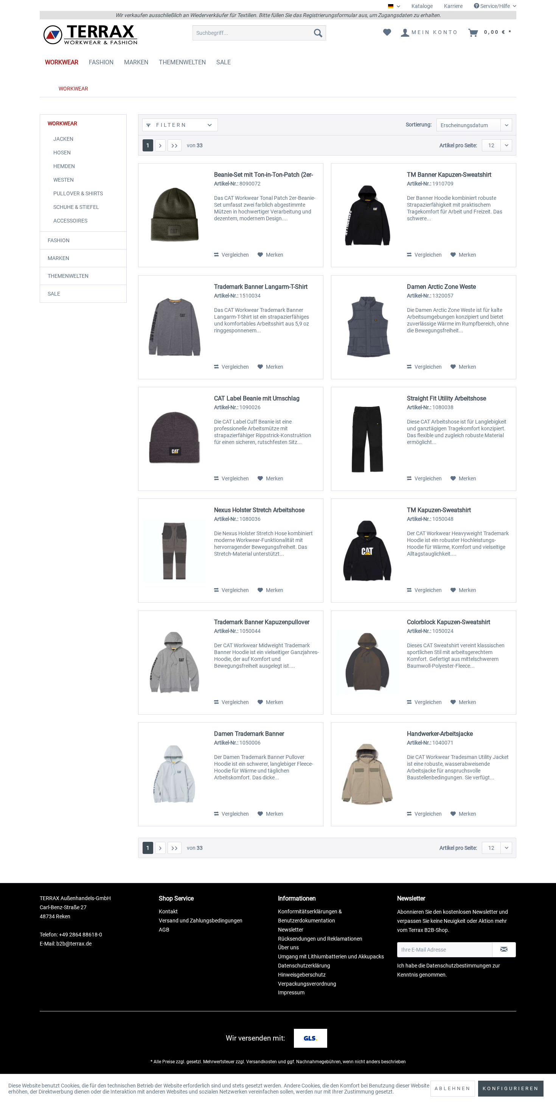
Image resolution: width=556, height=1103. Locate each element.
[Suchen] (318, 33)
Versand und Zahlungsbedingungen (200, 921)
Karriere (453, 6)
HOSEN (62, 153)
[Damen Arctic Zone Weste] (367, 327)
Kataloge (422, 6)
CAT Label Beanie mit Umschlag (257, 398)
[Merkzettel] (387, 33)
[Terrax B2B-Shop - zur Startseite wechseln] (90, 34)
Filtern (170, 125)
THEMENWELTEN (68, 276)
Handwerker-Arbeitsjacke (440, 733)
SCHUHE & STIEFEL (76, 207)
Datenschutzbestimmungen (458, 966)
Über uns (288, 947)
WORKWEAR (62, 123)
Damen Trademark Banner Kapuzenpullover (249, 734)
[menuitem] (422, 6)
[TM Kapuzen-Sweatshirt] (367, 550)
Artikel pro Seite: (458, 145)
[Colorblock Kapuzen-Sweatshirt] (367, 662)
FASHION (59, 240)
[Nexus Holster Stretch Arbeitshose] (174, 550)
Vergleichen (235, 255)
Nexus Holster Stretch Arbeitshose (259, 510)
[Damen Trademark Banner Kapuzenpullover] (174, 774)
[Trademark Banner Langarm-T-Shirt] (174, 327)
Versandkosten (261, 1061)
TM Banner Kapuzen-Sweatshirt (449, 174)
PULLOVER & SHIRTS (78, 193)
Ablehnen (453, 1088)
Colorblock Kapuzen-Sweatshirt (448, 622)
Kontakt (168, 911)
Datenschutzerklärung (304, 966)
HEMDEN (64, 166)
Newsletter (290, 930)
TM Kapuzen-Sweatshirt (439, 510)
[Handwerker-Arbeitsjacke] (367, 774)
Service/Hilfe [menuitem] (495, 6)
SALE (54, 294)
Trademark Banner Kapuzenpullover (261, 622)
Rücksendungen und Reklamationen (320, 939)
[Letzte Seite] (175, 145)
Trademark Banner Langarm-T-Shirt (261, 286)
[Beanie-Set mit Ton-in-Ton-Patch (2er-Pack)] (174, 215)
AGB (164, 930)
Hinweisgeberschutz (302, 975)
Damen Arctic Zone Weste (441, 286)
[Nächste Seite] (160, 145)
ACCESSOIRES (70, 221)
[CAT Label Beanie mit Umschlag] (174, 439)
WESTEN (63, 180)
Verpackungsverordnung (307, 984)
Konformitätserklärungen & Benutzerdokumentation (310, 916)
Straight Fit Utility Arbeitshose (446, 398)
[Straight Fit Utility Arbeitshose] (367, 439)
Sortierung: (419, 125)
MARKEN (58, 258)
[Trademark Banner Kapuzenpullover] (174, 662)
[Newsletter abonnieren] (504, 949)
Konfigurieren (511, 1088)
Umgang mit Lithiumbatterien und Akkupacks (331, 956)
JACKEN (63, 139)
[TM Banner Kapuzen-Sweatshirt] (367, 215)
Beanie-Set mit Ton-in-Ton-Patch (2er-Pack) (263, 175)
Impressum (291, 992)
